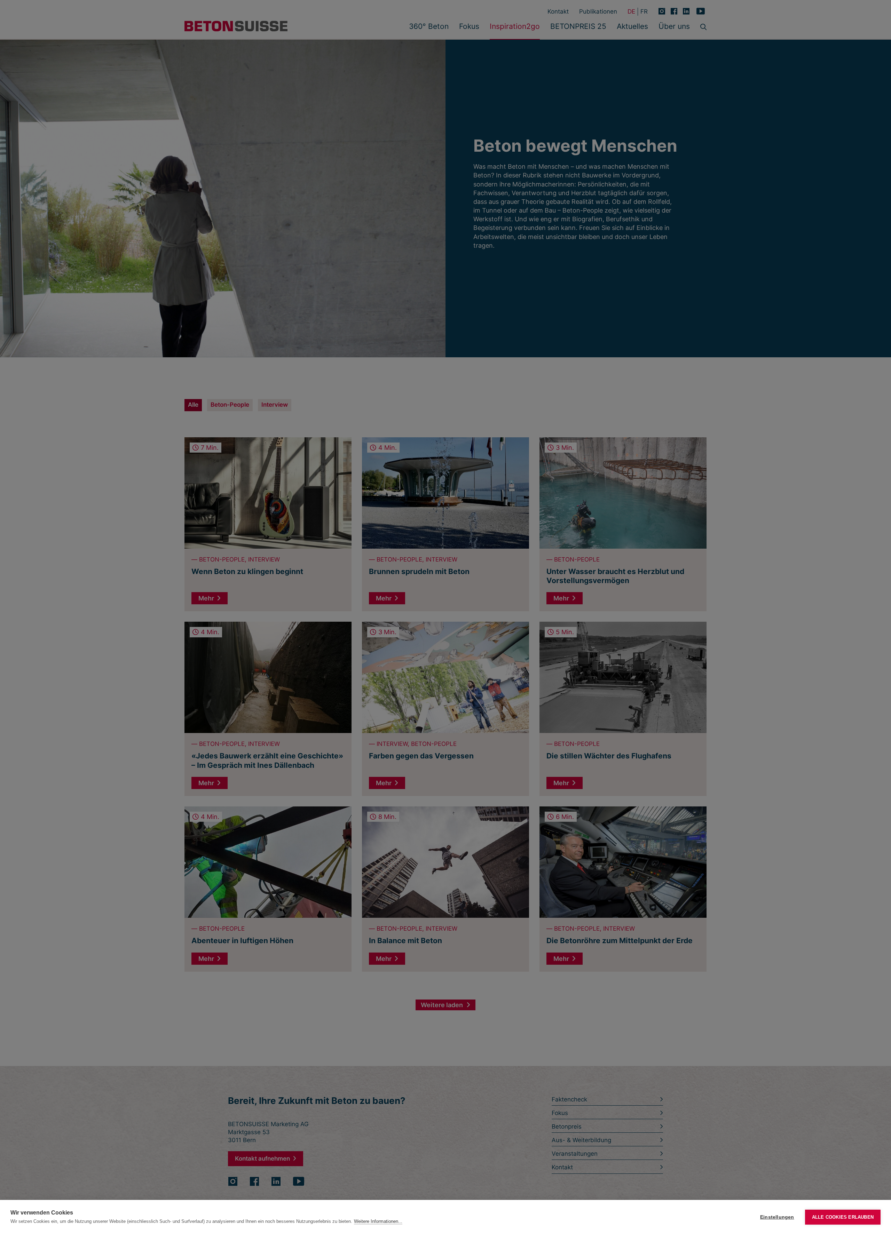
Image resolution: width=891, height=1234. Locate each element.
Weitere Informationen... (378, 1221)
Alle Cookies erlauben (843, 1217)
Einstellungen (777, 1217)
